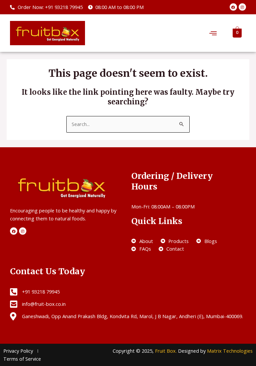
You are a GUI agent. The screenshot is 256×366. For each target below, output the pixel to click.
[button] (213, 33)
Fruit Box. (166, 350)
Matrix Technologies (230, 350)
